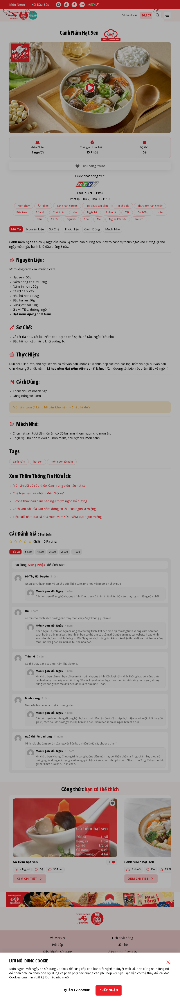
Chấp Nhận (108, 990)
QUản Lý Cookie (77, 990)
